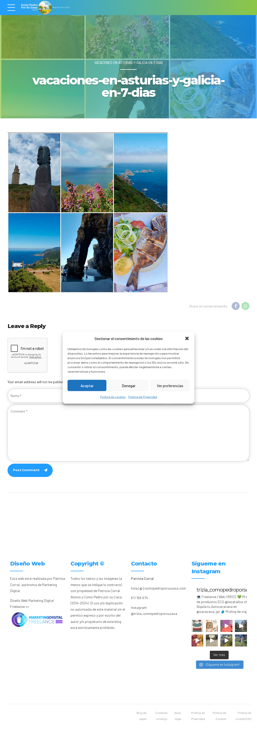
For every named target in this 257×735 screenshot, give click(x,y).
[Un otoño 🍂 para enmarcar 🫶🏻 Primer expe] (197, 640)
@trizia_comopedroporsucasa (154, 613)
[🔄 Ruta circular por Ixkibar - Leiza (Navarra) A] (212, 640)
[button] (186, 338)
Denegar (129, 385)
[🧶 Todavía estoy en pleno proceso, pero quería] (197, 626)
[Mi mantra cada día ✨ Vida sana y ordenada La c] (241, 640)
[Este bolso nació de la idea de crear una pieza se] (212, 626)
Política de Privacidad (142, 396)
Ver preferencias (170, 385)
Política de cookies (113, 396)
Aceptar (87, 385)
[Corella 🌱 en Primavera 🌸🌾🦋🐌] (241, 626)
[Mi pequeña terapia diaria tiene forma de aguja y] (226, 626)
